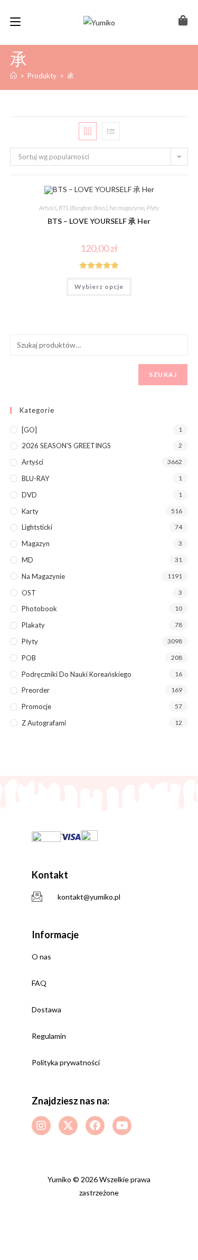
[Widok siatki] (88, 131)
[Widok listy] (111, 131)
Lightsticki (37, 527)
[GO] (29, 429)
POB (29, 658)
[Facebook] (95, 1125)
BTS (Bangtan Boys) (83, 208)
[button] (147, 197)
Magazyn (36, 543)
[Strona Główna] (13, 75)
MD (27, 560)
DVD (29, 495)
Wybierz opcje (99, 287)
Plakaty (33, 625)
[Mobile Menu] (15, 22)
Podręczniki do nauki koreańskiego (76, 674)
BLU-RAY (35, 478)
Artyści (47, 208)
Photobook (39, 608)
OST (29, 592)
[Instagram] (41, 1125)
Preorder (36, 690)
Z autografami (44, 723)
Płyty (152, 208)
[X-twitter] (68, 1125)
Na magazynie (126, 208)
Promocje (36, 706)
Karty (30, 511)
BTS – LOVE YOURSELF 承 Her (99, 220)
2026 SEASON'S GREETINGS (66, 445)
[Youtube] (121, 1125)
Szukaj (163, 374)
